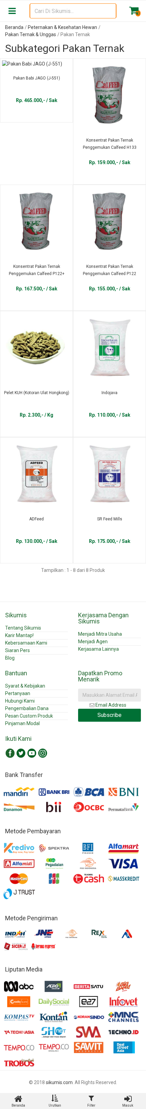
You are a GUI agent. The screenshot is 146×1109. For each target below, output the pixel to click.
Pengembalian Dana (27, 708)
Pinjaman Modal (22, 723)
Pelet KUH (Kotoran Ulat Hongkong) (36, 392)
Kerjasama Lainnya (98, 649)
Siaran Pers (17, 650)
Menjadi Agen (93, 641)
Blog (10, 658)
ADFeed (36, 519)
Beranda (14, 27)
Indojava (109, 392)
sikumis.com (59, 1082)
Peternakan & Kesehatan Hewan (62, 27)
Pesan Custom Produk (29, 716)
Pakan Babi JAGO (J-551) (36, 78)
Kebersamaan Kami (26, 643)
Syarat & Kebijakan (25, 686)
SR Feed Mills (109, 519)
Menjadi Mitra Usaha (100, 634)
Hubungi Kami (20, 701)
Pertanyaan (17, 693)
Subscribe (109, 715)
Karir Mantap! (19, 635)
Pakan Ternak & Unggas (30, 34)
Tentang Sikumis (23, 628)
